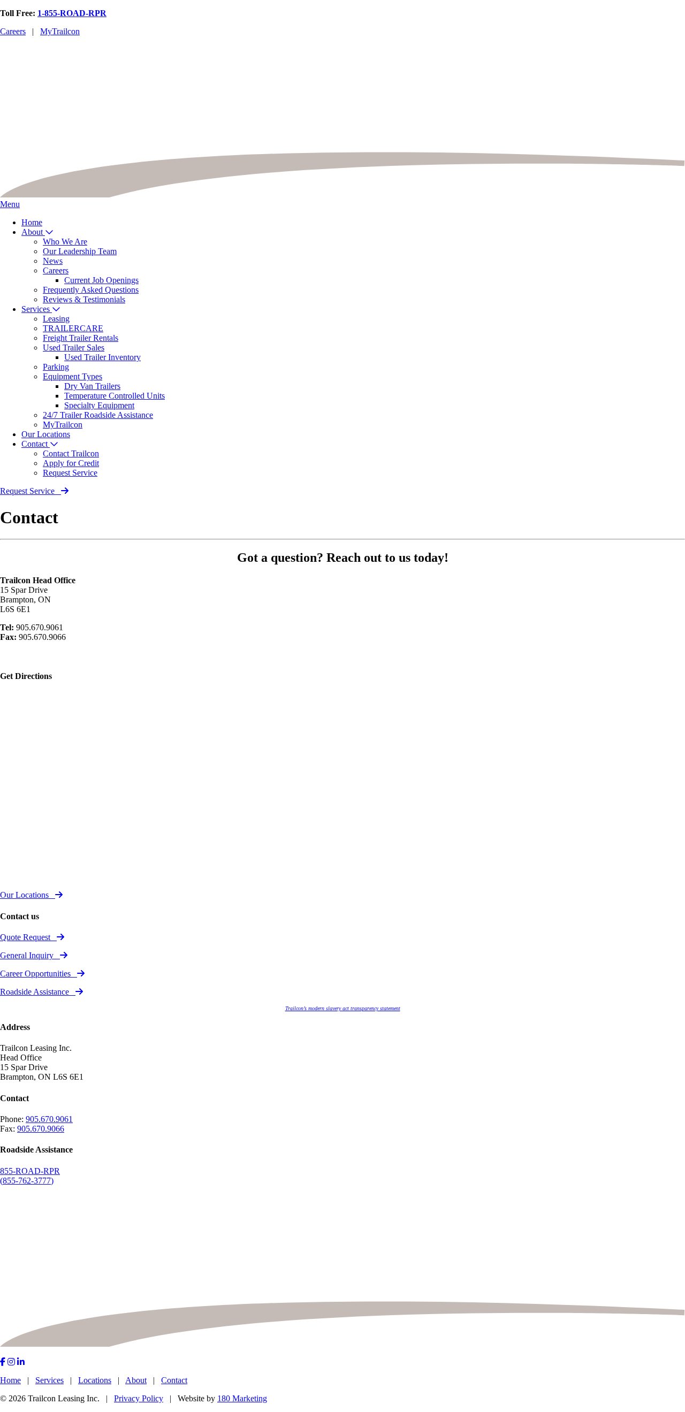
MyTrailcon (60, 31)
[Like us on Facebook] (2, 1362)
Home (31, 222)
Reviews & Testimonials (84, 299)
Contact (35, 443)
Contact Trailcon (71, 453)
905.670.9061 (49, 1119)
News (53, 260)
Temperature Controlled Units (114, 395)
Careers (13, 31)
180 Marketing (242, 1398)
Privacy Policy (138, 1398)
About (33, 231)
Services (36, 309)
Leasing (56, 318)
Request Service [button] (27, 490)
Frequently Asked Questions (91, 289)
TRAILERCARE (73, 328)
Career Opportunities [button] (35, 973)
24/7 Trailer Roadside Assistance (98, 414)
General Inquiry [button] (27, 955)
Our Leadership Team (80, 251)
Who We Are (65, 241)
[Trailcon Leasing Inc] (342, 194)
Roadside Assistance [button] (34, 991)
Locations (94, 1380)
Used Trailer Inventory (102, 357)
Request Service (70, 472)
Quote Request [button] (25, 937)
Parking (56, 366)
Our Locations (45, 434)
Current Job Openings (101, 280)
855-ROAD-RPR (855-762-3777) (30, 1175)
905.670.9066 (40, 1128)
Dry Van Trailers (92, 386)
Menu (10, 204)
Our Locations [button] (24, 894)
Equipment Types (72, 376)
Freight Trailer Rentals (80, 337)
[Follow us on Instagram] (11, 1362)
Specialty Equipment (99, 405)
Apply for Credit (71, 463)
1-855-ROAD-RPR (71, 13)
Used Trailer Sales (73, 347)
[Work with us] (21, 1362)
